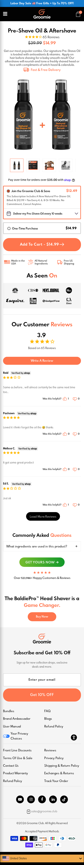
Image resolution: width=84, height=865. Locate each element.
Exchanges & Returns (59, 773)
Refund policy (12, 781)
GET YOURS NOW (39, 562)
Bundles (8, 711)
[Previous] (7, 114)
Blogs (48, 719)
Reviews (50, 750)
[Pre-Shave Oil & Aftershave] (16, 165)
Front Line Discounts (17, 750)
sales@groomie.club (44, 811)
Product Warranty (15, 773)
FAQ (47, 711)
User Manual (12, 726)
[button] (67, 399)
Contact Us (11, 766)
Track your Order (56, 781)
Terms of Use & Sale (17, 758)
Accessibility (74, 737)
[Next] (76, 114)
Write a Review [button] (42, 361)
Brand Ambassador (16, 719)
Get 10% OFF (42, 695)
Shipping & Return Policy (61, 766)
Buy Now (42, 616)
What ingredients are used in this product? (36, 546)
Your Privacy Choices (19, 736)
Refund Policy (53, 726)
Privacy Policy (54, 758)
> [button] (43, 516)
